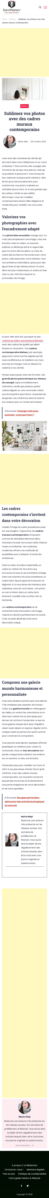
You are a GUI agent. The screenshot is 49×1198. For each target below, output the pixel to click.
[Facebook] (21, 1186)
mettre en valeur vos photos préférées (23, 340)
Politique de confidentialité (32, 1174)
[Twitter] (28, 1186)
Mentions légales (36, 1169)
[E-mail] (7, 871)
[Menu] (45, 7)
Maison (24, 106)
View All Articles (22, 1145)
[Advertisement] (24, 52)
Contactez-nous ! (14, 1169)
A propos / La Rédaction (24, 1165)
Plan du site (9, 1174)
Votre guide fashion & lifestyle (24, 1178)
